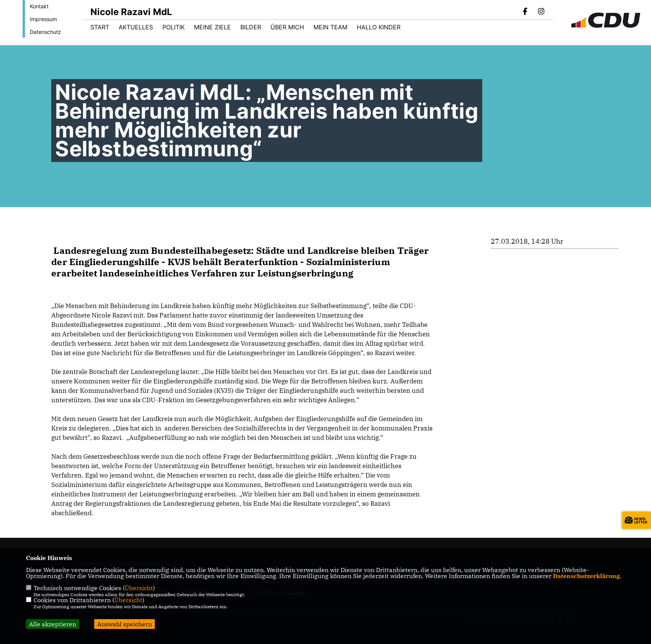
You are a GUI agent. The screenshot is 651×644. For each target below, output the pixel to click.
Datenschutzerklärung (586, 576)
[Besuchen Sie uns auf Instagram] (541, 12)
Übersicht (139, 588)
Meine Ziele (212, 27)
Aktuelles (136, 27)
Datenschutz (45, 32)
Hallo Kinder (378, 27)
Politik (173, 27)
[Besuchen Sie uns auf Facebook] (525, 12)
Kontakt (39, 6)
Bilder (250, 27)
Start (99, 27)
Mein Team (330, 27)
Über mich (287, 27)
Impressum (43, 19)
